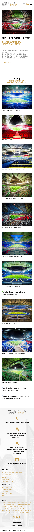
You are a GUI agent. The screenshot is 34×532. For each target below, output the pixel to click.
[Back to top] (17, 412)
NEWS (4, 500)
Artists (5, 469)
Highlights (6, 485)
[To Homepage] (9, 4)
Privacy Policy (17, 525)
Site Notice (17, 523)
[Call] (4, 527)
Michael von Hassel (16, 38)
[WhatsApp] (11, 527)
